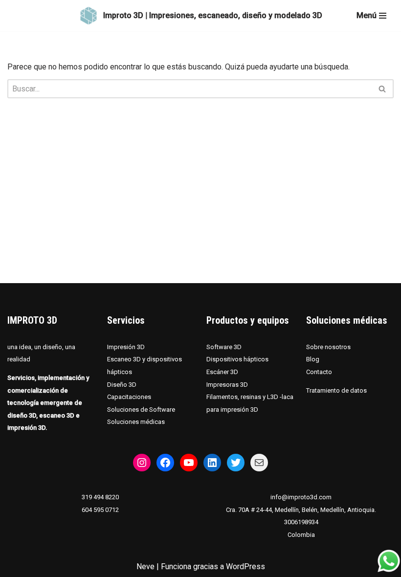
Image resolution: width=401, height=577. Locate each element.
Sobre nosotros (328, 347)
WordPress (245, 566)
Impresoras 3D (227, 384)
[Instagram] (142, 462)
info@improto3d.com (301, 497)
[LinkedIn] (212, 462)
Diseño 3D (121, 384)
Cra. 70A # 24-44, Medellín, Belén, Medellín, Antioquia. (301, 509)
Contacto (319, 372)
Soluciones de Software (141, 409)
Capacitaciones (129, 396)
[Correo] (259, 462)
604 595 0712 (100, 509)
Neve (145, 566)
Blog (312, 359)
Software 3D (224, 347)
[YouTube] (189, 462)
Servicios (126, 320)
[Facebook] (165, 462)
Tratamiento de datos (336, 390)
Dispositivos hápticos (237, 359)
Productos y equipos (247, 320)
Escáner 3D (222, 372)
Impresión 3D (126, 347)
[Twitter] (236, 462)
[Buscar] (383, 88)
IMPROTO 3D (32, 320)
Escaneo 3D (124, 359)
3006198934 (301, 522)
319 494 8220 (100, 497)
